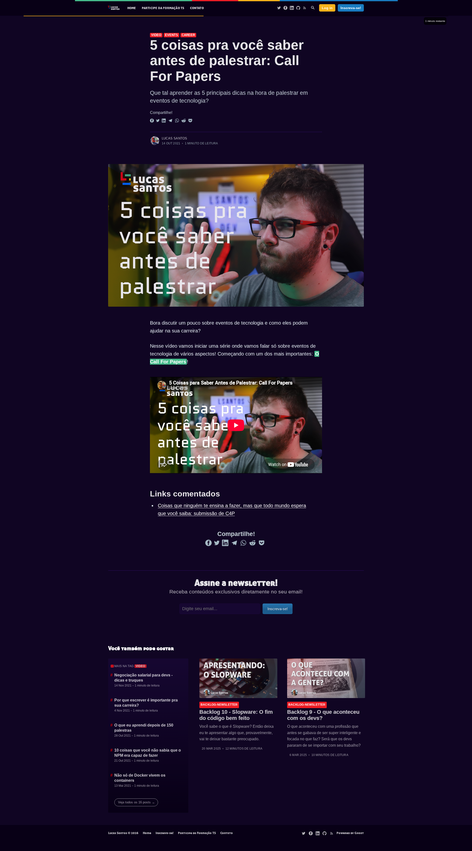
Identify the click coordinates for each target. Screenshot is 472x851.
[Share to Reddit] (183, 120)
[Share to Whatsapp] (177, 120)
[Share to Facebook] (152, 120)
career (188, 35)
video (156, 35)
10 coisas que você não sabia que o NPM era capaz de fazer (147, 753)
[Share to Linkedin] (164, 120)
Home (131, 8)
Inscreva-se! (350, 8)
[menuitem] (131, 8)
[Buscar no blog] (313, 7)
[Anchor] (140, 45)
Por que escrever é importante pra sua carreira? (146, 703)
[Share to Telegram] (170, 120)
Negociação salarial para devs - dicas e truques (143, 678)
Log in (327, 8)
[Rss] (305, 8)
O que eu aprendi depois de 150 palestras (143, 728)
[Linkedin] (292, 8)
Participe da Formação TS (163, 8)
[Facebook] (285, 8)
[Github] (298, 8)
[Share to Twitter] (158, 120)
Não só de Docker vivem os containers (139, 778)
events (171, 35)
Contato (197, 8)
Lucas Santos (174, 138)
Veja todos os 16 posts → (136, 802)
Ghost (359, 833)
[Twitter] (279, 8)
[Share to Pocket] (190, 120)
